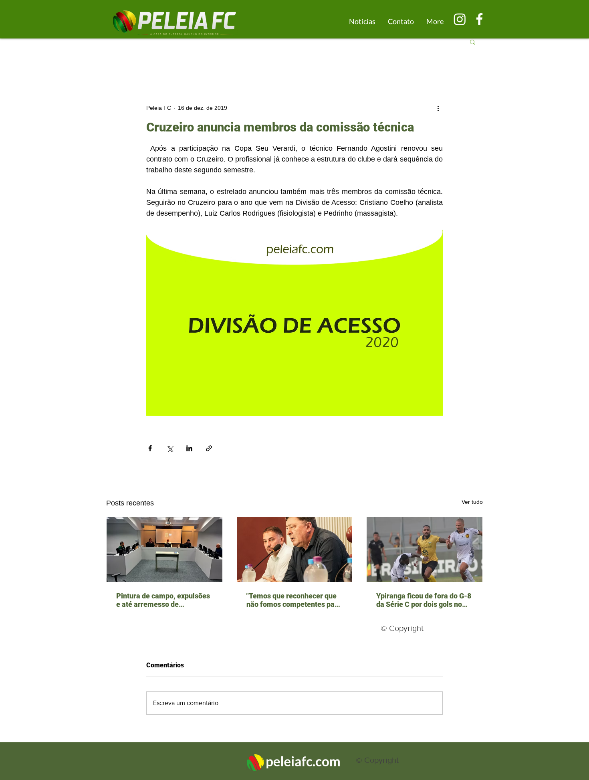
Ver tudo (472, 502)
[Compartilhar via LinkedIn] (189, 448)
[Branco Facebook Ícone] (479, 19)
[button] (472, 41)
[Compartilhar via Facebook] (150, 448)
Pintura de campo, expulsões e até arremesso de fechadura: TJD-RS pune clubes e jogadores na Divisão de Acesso (164, 600)
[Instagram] (460, 19)
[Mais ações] (438, 108)
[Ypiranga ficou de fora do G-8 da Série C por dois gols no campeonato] (424, 549)
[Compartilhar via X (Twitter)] (169, 448)
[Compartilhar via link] (209, 448)
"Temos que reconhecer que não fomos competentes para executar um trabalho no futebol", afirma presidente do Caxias (293, 600)
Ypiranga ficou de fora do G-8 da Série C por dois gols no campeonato (423, 600)
